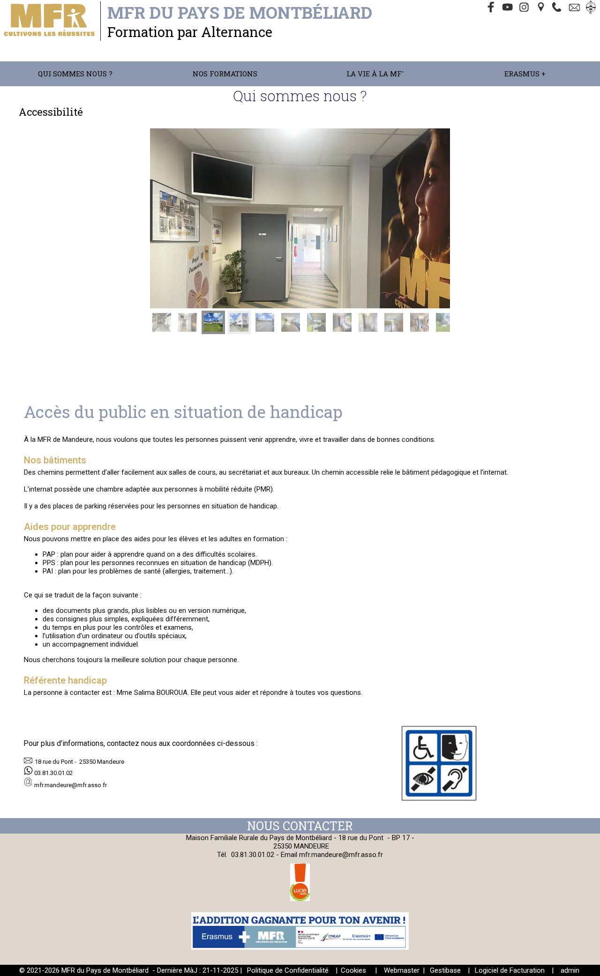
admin (570, 970)
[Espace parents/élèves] (592, 8)
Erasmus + (525, 73)
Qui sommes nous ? (75, 73)
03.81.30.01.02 (253, 854)
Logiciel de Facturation (510, 970)
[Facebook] (491, 8)
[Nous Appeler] (558, 8)
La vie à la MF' (375, 73)
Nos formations (225, 73)
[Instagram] (525, 8)
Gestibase (445, 970)
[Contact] (575, 8)
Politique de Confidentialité (288, 970)
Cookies (353, 970)
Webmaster (402, 970)
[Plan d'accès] (541, 8)
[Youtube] (508, 8)
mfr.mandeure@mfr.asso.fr (341, 854)
